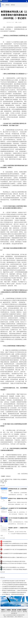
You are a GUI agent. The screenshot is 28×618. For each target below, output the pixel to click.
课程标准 (8, 476)
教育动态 (13, 4)
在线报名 (9, 610)
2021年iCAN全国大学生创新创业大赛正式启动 (14, 561)
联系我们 (24, 610)
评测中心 (3, 610)
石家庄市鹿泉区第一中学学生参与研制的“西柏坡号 (15, 569)
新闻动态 (8, 4)
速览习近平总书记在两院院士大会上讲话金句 (14, 567)
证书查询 (19, 610)
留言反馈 (14, 610)
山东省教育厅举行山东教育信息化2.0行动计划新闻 (15, 543)
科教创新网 (5, 1)
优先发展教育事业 (7, 541)
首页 (3, 4)
